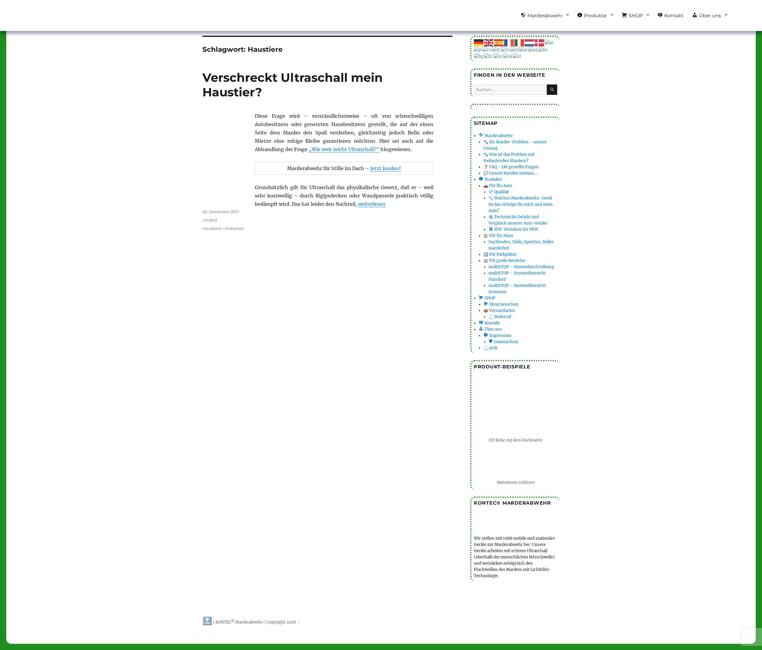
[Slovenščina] (517, 56)
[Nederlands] (529, 42)
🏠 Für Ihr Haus (498, 235)
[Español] (499, 42)
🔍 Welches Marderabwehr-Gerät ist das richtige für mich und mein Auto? (520, 204)
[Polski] (478, 49)
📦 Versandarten (499, 310)
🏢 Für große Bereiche (504, 260)
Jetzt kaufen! (385, 168)
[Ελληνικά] (514, 49)
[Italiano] (519, 42)
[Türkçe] (496, 49)
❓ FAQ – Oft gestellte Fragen (511, 166)
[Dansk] (540, 42)
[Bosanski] (543, 49)
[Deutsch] (479, 42)
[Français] (509, 42)
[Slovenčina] (508, 56)
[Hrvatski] (489, 56)
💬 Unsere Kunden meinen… (510, 173)
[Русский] (505, 49)
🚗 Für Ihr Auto (497, 185)
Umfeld (209, 220)
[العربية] (523, 49)
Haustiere (211, 228)
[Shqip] (533, 49)
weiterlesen (371, 204)
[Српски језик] (498, 56)
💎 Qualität (498, 191)
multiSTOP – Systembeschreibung (521, 266)
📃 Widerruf (499, 316)
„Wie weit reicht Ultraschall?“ (344, 149)
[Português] (549, 42)
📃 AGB (490, 348)
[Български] (479, 56)
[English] (489, 42)
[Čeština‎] (487, 49)
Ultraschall (233, 228)
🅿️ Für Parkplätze (499, 254)
